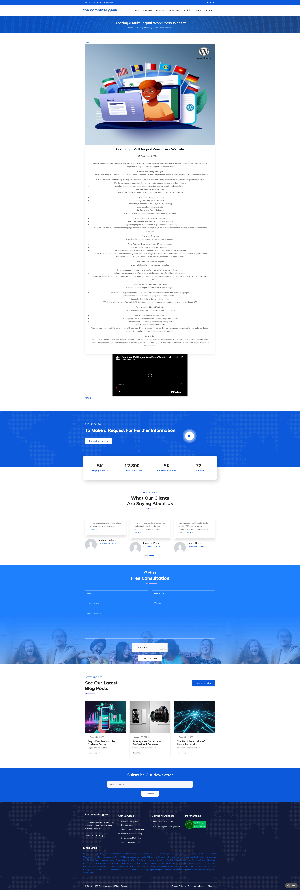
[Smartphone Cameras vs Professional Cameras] (150, 716)
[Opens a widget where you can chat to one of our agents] (291, 886)
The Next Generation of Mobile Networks (191, 743)
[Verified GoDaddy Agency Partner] (196, 824)
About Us (147, 10)
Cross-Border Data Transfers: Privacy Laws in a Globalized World (143, 860)
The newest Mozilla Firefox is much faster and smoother (169, 866)
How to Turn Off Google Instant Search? (112, 869)
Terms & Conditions (196, 886)
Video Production (128, 842)
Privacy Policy (178, 886)
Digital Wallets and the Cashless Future (101, 743)
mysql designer (156, 869)
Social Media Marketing (131, 838)
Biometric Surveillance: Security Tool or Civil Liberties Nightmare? (176, 857)
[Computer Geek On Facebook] (207, 3)
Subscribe (150, 793)
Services (160, 10)
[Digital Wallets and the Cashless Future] (105, 716)
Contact (198, 10)
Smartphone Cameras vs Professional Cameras (146, 743)
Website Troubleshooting (131, 833)
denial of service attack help (198, 869)
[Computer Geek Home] (100, 8)
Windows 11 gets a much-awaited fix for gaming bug (122, 866)
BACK (88, 42)
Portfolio (187, 10)
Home (136, 10)
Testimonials (173, 10)
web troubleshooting (139, 869)
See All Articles (203, 683)
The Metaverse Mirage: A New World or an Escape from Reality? (120, 857)
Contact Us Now (97, 441)
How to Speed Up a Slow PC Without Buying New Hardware (109, 854)
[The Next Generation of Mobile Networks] (194, 716)
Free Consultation (150, 658)
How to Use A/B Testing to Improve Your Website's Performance (161, 863)
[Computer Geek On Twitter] (210, 3)
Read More (93, 753)
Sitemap (211, 886)
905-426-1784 (93, 424)
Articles (210, 10)
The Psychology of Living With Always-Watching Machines (161, 854)
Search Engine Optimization (132, 829)
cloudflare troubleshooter (174, 869)
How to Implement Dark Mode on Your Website (113, 863)
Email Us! (91, 3)
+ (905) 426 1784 (106, 3)
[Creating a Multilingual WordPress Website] (150, 94)
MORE (93, 532)
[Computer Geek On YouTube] (213, 3)
